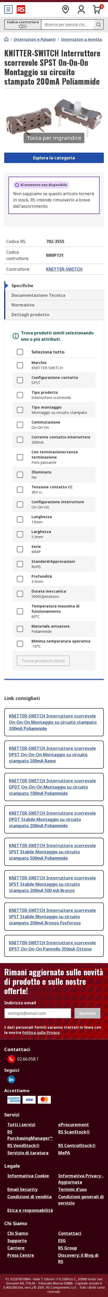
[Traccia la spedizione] (65, 9)
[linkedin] (11, 1079)
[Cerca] (98, 24)
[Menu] (8, 9)
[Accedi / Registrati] (81, 9)
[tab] (54, 285)
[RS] (21, 9)
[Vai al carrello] (97, 9)
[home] (6, 39)
